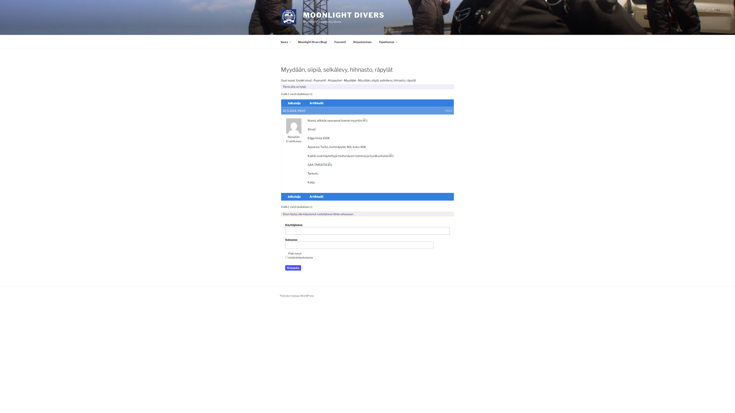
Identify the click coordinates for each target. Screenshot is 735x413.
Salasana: (291, 239)
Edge (311, 138)
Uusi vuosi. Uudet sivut (296, 80)
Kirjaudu (293, 267)
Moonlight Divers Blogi (312, 42)
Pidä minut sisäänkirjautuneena (300, 255)
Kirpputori (335, 80)
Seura (284, 42)
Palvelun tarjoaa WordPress (297, 295)
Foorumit (340, 42)
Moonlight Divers (344, 15)
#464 (448, 111)
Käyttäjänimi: (294, 225)
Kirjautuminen (362, 42)
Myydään (350, 80)
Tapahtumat (386, 42)
